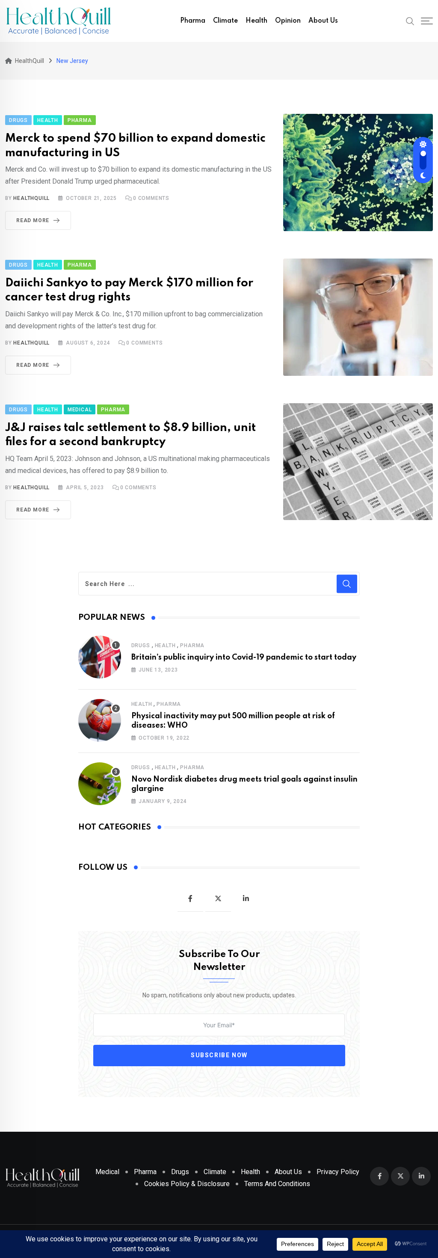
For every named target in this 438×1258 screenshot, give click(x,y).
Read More (32, 220)
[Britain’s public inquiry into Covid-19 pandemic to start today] (99, 657)
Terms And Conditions (277, 1184)
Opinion (288, 21)
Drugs (140, 645)
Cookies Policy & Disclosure (187, 1184)
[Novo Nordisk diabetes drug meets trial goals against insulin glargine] (99, 783)
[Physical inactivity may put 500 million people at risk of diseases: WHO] (99, 720)
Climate (225, 21)
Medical (107, 1172)
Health (256, 21)
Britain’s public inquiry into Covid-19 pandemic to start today (243, 657)
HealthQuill (31, 198)
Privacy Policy (338, 1172)
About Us (323, 21)
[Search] (410, 20)
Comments (151, 198)
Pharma (192, 21)
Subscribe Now (219, 1055)
